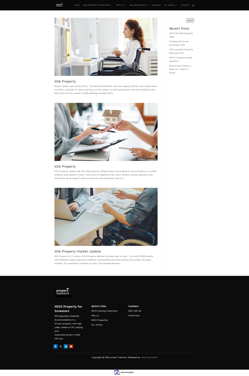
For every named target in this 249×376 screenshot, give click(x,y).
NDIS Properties (99, 320)
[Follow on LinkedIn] (66, 346)
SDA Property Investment (96, 5)
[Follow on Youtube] (71, 346)
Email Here (133, 315)
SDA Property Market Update (77, 251)
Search (190, 20)
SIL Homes (169, 5)
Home (77, 5)
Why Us (119, 5)
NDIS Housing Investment (104, 311)
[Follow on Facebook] (55, 346)
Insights (156, 5)
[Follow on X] (61, 346)
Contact (185, 5)
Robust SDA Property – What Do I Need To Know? (180, 69)
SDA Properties (137, 5)
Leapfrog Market (149, 357)
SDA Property (65, 81)
